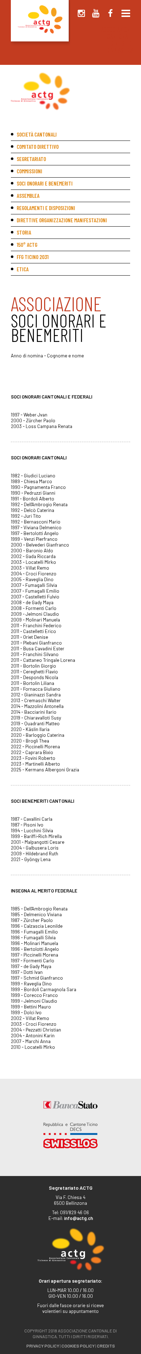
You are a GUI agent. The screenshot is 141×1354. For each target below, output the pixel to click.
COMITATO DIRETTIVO (38, 146)
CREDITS (106, 1345)
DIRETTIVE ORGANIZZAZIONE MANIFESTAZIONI (62, 220)
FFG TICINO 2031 (32, 257)
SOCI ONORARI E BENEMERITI (45, 183)
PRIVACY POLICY (42, 1345)
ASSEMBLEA (28, 195)
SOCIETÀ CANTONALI (37, 134)
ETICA (23, 269)
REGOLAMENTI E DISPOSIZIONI (46, 208)
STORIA (24, 232)
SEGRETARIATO (31, 159)
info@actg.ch (78, 1218)
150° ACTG (27, 244)
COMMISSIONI (29, 171)
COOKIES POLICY (78, 1345)
